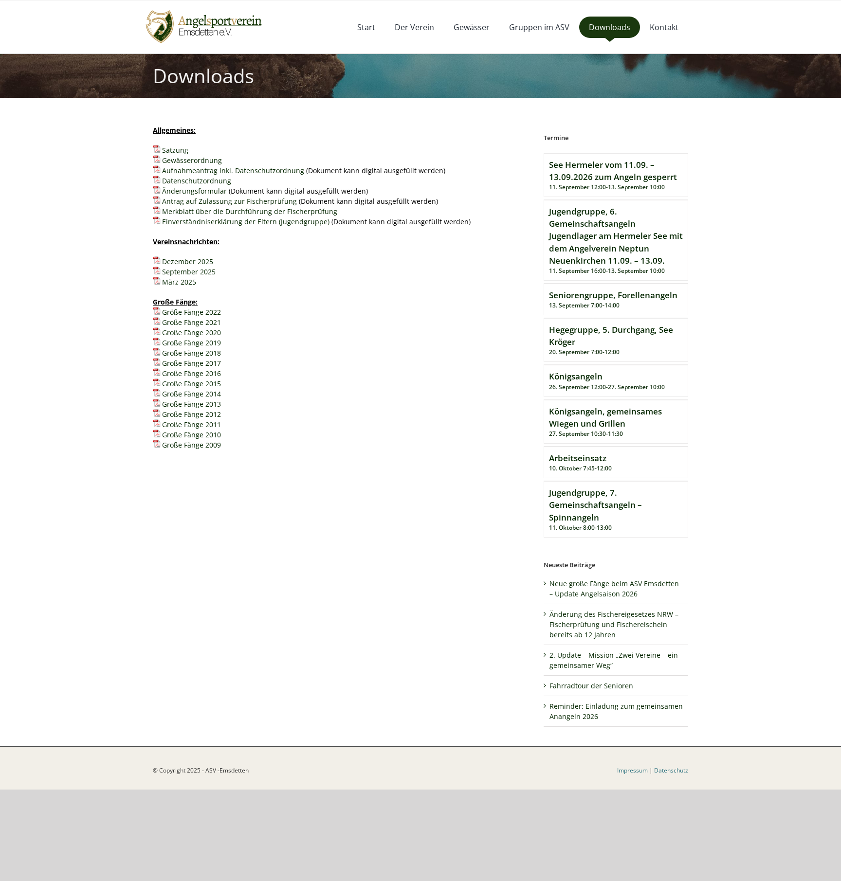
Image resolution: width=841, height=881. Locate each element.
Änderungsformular (194, 191)
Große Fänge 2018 (191, 353)
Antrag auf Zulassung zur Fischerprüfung (229, 201)
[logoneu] (209, 11)
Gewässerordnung (192, 160)
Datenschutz (671, 770)
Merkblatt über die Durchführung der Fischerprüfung (249, 211)
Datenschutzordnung (196, 180)
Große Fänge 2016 (191, 373)
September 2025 (189, 271)
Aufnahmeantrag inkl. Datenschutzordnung (233, 170)
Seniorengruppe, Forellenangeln (613, 295)
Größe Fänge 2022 (191, 312)
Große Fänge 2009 (191, 444)
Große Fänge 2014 (191, 393)
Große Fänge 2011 (191, 424)
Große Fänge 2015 (191, 383)
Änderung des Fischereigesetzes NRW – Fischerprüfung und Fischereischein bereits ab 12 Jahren (613, 624)
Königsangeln (576, 376)
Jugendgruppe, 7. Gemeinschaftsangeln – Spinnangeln (595, 504)
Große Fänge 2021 (191, 322)
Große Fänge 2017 (191, 363)
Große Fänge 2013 (191, 404)
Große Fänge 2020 (191, 332)
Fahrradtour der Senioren (591, 685)
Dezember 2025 (187, 261)
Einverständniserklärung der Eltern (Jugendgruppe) (245, 221)
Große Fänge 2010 (191, 434)
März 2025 (179, 282)
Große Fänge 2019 (191, 342)
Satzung (175, 150)
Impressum (632, 770)
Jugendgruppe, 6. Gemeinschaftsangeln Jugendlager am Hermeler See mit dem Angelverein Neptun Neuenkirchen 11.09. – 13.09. (616, 236)
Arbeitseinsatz (577, 458)
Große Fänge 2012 (191, 414)
